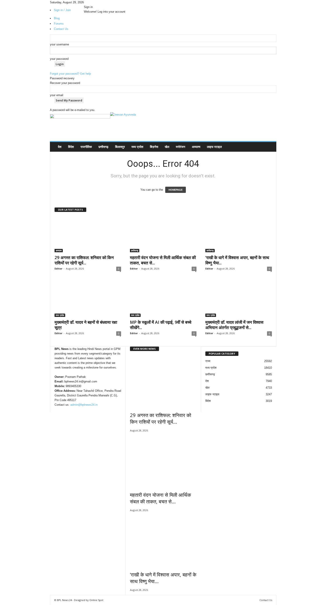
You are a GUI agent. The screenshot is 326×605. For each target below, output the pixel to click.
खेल (167, 147)
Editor (58, 268)
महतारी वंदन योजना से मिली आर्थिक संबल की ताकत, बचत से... (163, 260)
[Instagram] (88, 2)
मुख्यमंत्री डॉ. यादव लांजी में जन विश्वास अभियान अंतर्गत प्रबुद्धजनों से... (234, 324)
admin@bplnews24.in (84, 404)
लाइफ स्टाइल (214, 147)
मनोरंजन (180, 147)
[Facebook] (85, 2)
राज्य (207, 361)
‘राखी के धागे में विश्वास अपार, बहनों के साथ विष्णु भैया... (237, 260)
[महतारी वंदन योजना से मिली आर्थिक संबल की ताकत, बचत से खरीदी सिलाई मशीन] (163, 234)
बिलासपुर (120, 147)
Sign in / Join (62, 10)
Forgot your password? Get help (70, 73)
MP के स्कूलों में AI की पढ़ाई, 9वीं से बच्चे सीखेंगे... (160, 324)
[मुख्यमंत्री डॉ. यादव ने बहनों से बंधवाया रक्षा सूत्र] (88, 299)
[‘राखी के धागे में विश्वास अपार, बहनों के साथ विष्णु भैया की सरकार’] (238, 234)
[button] (270, 147)
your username (59, 44)
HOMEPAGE (176, 189)
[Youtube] (94, 2)
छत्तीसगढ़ (103, 147)
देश (59, 147)
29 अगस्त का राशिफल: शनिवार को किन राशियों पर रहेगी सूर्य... (84, 260)
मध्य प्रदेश (137, 147)
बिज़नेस (154, 147)
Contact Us (265, 600)
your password (59, 58)
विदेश (71, 147)
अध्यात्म (196, 147)
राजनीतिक (86, 147)
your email (56, 95)
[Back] (96, 2)
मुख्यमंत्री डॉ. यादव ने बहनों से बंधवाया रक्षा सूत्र (86, 324)
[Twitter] (91, 2)
